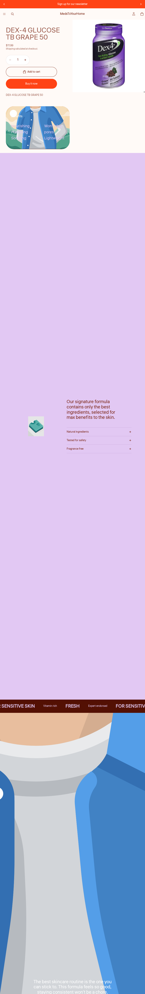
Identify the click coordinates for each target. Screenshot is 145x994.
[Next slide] (141, 4)
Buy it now (31, 84)
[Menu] (4, 14)
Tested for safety (76, 440)
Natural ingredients (78, 432)
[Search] (12, 14)
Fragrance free (75, 449)
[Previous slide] (4, 4)
